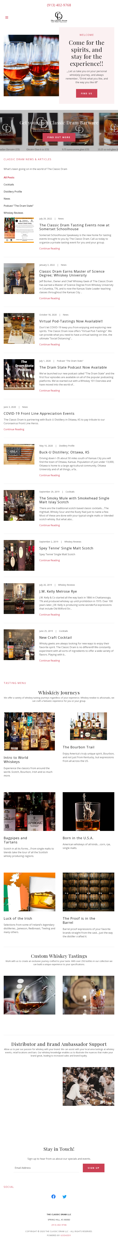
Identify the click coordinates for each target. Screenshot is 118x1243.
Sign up (94, 1167)
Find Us (86, 93)
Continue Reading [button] (49, 248)
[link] (59, 17)
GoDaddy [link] (66, 1235)
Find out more (59, 137)
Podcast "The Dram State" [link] (18, 205)
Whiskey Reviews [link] (13, 212)
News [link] (7, 198)
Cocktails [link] (9, 184)
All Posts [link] (9, 177)
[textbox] (46, 1168)
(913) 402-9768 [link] (59, 5)
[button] (12, 17)
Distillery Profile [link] (13, 191)
